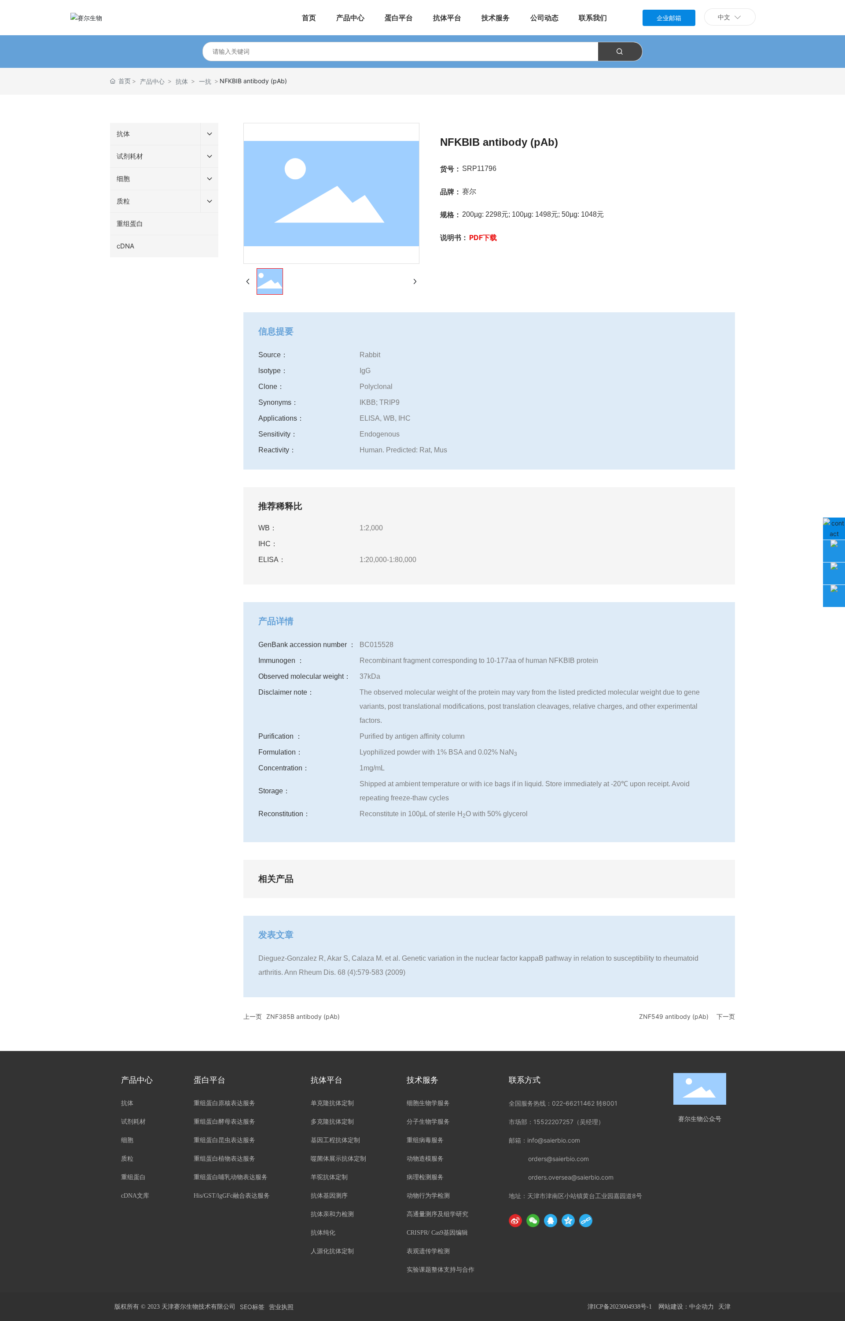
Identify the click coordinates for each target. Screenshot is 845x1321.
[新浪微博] (515, 1220)
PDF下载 (483, 237)
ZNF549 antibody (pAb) (674, 1016)
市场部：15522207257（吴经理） (556, 1121)
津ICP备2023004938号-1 (620, 1306)
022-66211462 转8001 (584, 1103)
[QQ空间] (568, 1220)
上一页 (252, 1016)
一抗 (205, 81)
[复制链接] (585, 1220)
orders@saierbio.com (558, 1158)
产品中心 (152, 81)
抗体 (182, 81)
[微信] (533, 1220)
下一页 (725, 1016)
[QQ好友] (550, 1220)
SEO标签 (252, 1306)
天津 (724, 1306)
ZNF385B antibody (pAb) (303, 1016)
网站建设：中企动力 (686, 1306)
